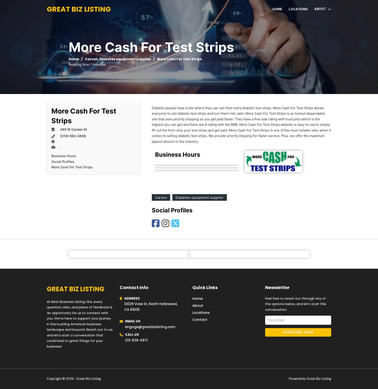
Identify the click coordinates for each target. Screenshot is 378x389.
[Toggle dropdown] (329, 9)
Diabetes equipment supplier (125, 59)
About (197, 305)
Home (277, 9)
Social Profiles (62, 162)
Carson (91, 59)
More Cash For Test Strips (72, 167)
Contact (199, 319)
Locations (298, 9)
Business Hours (63, 156)
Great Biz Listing (79, 9)
